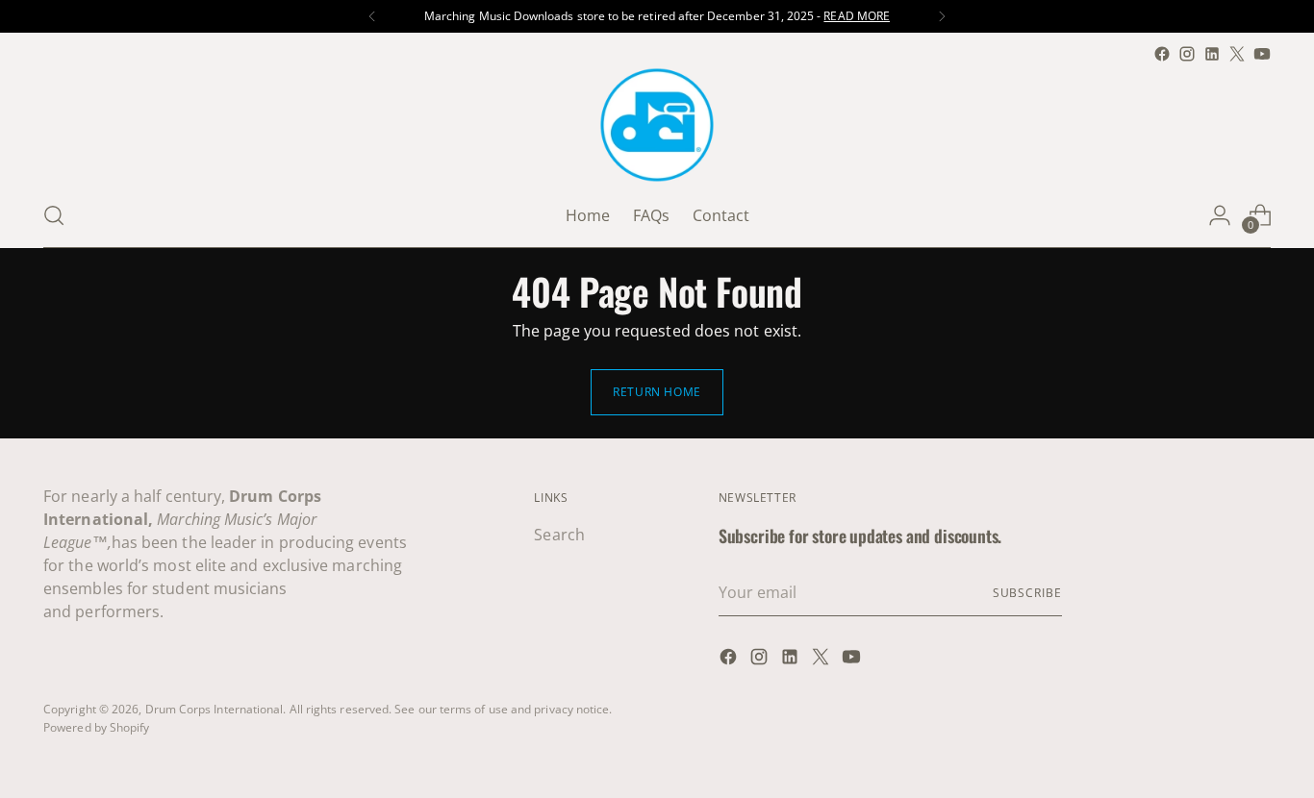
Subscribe (1027, 593)
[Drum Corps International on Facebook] (1162, 53)
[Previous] (372, 16)
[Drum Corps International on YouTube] (1262, 53)
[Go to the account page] (1219, 215)
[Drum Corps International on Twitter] (1237, 53)
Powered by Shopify (96, 727)
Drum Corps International (214, 709)
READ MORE (856, 16)
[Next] (942, 16)
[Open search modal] (54, 215)
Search (559, 534)
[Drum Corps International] (657, 125)
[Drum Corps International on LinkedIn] (1212, 53)
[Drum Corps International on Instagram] (1187, 53)
